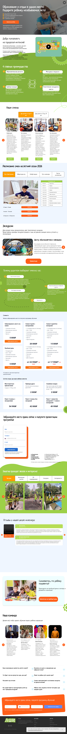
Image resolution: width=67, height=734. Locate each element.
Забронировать (11, 449)
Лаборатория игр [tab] (21, 174)
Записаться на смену (53, 706)
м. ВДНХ (33, 455)
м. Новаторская (34, 456)
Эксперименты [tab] (58, 478)
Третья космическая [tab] (58, 174)
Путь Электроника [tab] (8, 174)
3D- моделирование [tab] (33, 478)
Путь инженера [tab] (46, 174)
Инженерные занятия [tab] (21, 478)
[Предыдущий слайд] (3, 140)
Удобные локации (11, 87)
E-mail (6, 442)
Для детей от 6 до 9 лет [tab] (26, 114)
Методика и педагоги (52, 72)
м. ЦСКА (33, 459)
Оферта (35, 726)
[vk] (11, 726)
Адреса (35, 724)
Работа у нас (51, 726)
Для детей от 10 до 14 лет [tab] (41, 114)
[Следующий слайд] (63, 140)
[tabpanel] (33, 140)
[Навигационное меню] (64, 2)
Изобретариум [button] (9, 133)
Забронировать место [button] (13, 341)
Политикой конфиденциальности (35, 730)
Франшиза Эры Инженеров (53, 724)
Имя (6, 429)
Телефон (7, 435)
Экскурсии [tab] (45, 478)
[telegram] (9, 726)
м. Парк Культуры (35, 458)
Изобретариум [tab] (33, 174)
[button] (11, 22)
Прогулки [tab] (9, 478)
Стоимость (35, 722)
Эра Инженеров (52, 722)
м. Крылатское (34, 454)
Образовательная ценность (15, 72)
